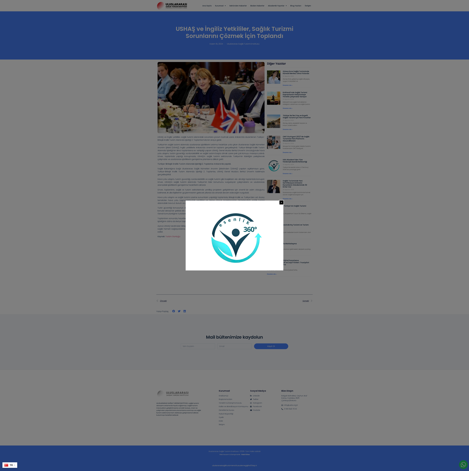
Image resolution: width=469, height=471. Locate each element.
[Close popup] (281, 202)
